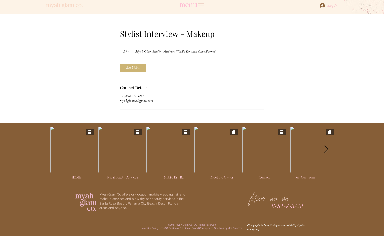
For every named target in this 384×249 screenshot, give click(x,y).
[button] (201, 5)
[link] (133, 68)
